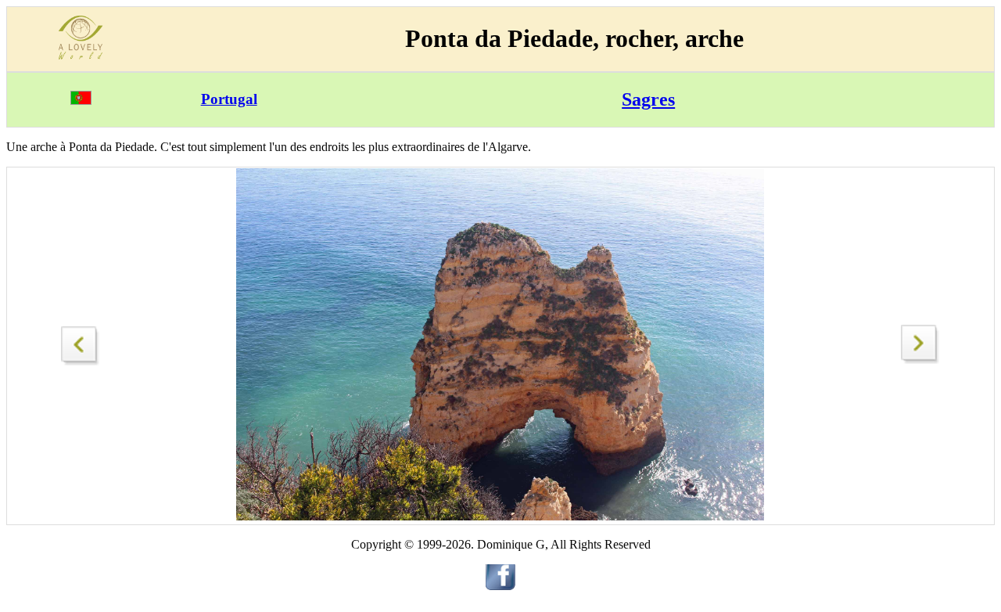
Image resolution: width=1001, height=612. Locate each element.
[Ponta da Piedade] (80, 341)
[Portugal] (80, 100)
